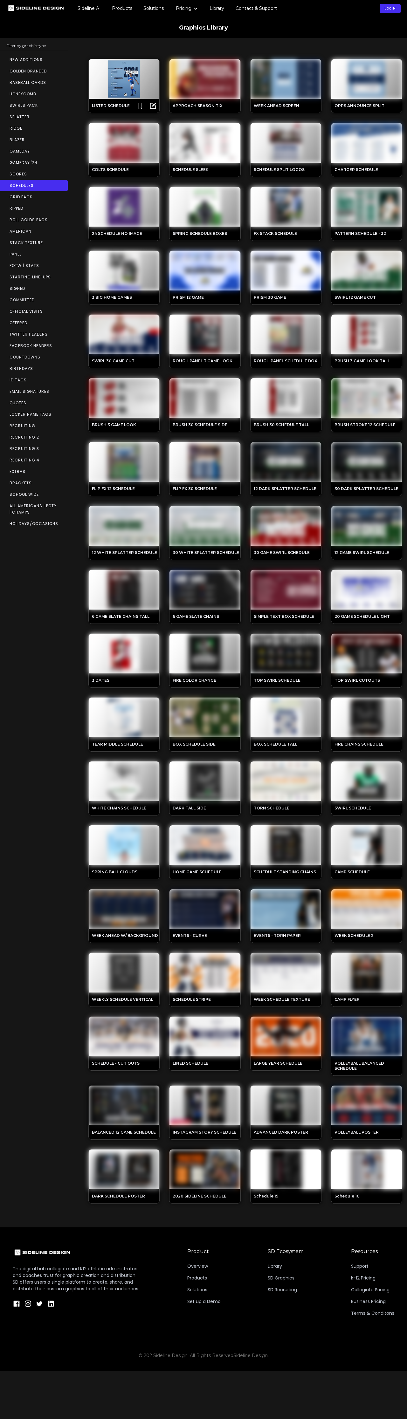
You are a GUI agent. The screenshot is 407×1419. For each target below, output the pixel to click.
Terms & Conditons (372, 1313)
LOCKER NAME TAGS (31, 414)
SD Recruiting (282, 1289)
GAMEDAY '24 (24, 162)
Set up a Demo (204, 1301)
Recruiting (22, 425)
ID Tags (18, 380)
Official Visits (26, 311)
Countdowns (25, 357)
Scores (18, 174)
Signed (17, 288)
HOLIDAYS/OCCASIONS (34, 523)
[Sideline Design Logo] (36, 8)
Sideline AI (89, 8)
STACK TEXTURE (26, 242)
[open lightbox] (124, 79)
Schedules (22, 185)
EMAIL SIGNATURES (29, 391)
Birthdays (21, 368)
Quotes (18, 403)
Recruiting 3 (24, 448)
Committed (22, 300)
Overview (197, 1266)
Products (122, 8)
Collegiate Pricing (370, 1289)
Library (217, 8)
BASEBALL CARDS (28, 82)
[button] (186, 8)
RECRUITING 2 (24, 437)
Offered (18, 322)
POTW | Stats (24, 265)
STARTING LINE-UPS (30, 277)
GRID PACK (21, 197)
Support (360, 1266)
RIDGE (16, 128)
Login (390, 8)
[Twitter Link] (39, 1303)
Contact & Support (256, 8)
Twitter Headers (29, 334)
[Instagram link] (28, 1303)
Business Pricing (368, 1301)
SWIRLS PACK (24, 105)
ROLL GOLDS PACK (28, 219)
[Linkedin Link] (51, 1303)
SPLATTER (20, 116)
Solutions (153, 8)
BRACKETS (21, 483)
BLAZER (17, 139)
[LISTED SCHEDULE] (153, 106)
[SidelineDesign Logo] (76, 1253)
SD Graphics (281, 1278)
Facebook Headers (31, 345)
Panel (16, 254)
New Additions (26, 59)
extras (17, 471)
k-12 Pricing (363, 1278)
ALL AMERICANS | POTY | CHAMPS (33, 509)
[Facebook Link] (16, 1303)
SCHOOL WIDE (24, 494)
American (20, 231)
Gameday (20, 151)
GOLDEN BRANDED (28, 71)
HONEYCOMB (23, 94)
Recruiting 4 (24, 460)
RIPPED (16, 208)
